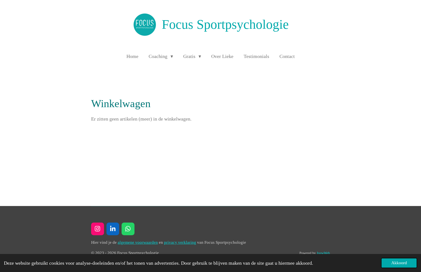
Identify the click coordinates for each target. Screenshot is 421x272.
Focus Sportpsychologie (225, 24)
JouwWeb (323, 253)
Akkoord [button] (399, 262)
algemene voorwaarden (138, 242)
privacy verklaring (180, 242)
